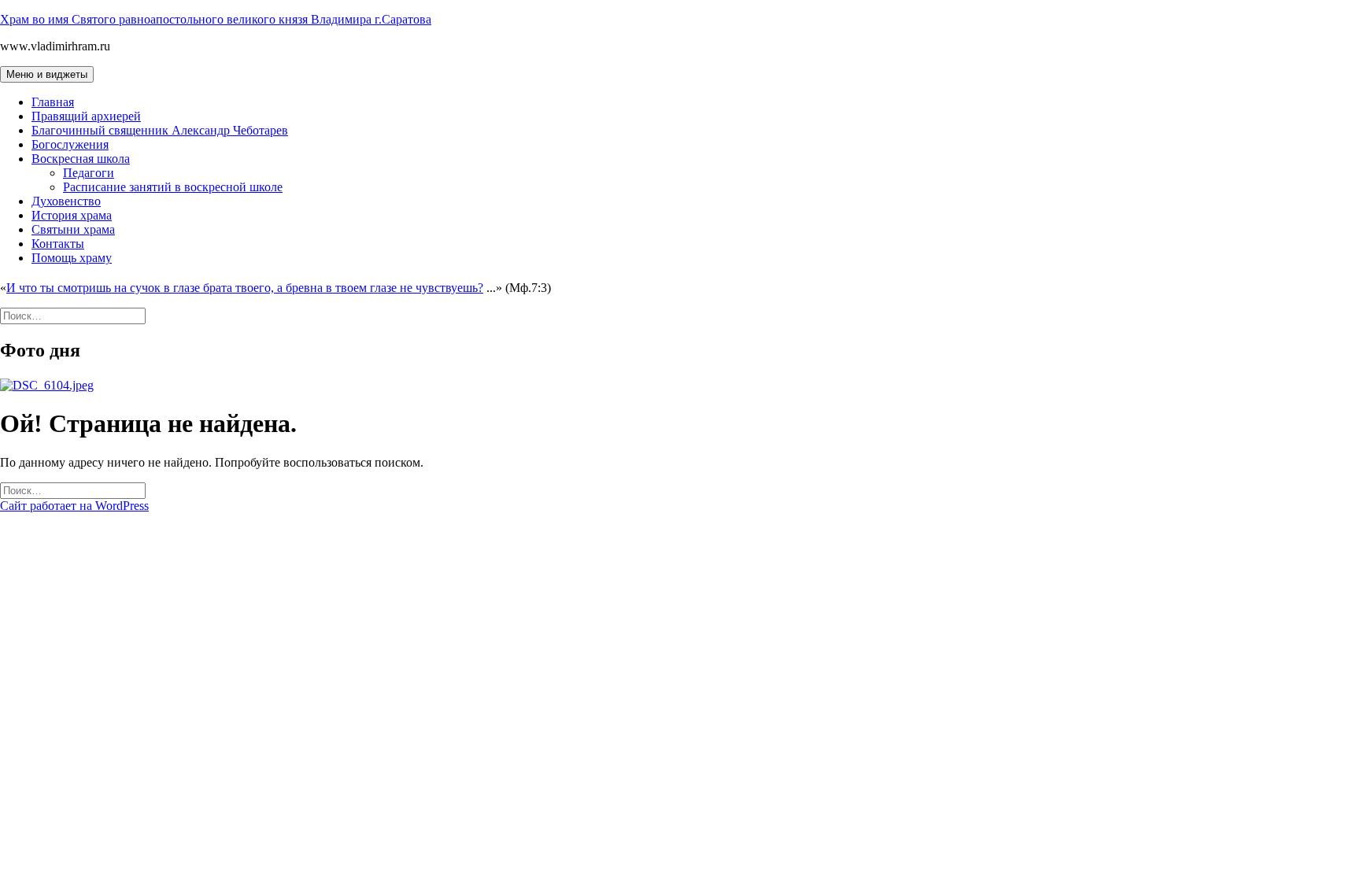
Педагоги (88, 172)
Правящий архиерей (86, 116)
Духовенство (66, 201)
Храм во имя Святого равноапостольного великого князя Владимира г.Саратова (215, 19)
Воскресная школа (80, 158)
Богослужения (70, 144)
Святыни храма (73, 229)
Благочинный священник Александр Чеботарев (159, 130)
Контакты (57, 243)
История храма (71, 215)
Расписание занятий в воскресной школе (173, 187)
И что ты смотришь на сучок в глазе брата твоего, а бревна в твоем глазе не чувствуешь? (244, 287)
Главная (52, 102)
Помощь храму (71, 257)
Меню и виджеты (46, 74)
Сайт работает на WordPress (74, 505)
